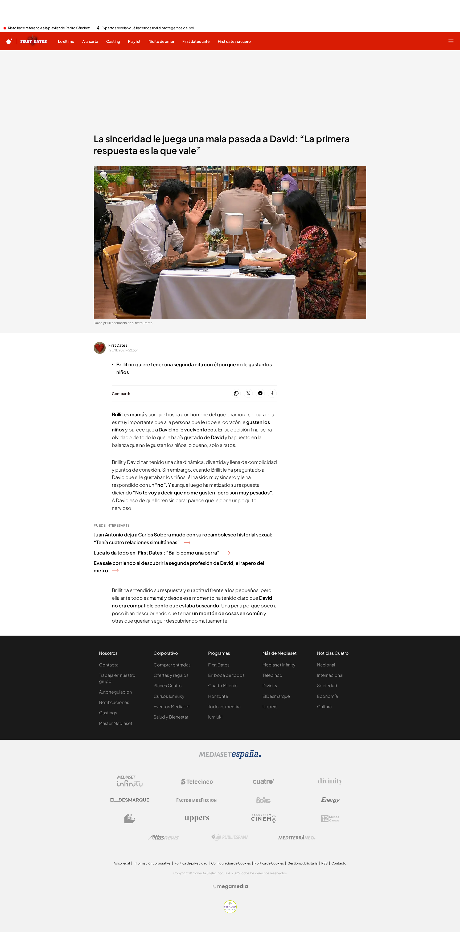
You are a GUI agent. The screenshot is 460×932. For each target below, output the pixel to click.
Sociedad (327, 685)
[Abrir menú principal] (451, 41)
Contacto (338, 863)
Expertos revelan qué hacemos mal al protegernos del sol (147, 28)
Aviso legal (122, 863)
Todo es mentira (224, 706)
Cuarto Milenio (223, 685)
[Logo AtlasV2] (163, 837)
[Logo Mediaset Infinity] (130, 781)
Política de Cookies (269, 863)
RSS (324, 863)
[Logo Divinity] (330, 781)
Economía (327, 696)
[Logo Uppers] (196, 818)
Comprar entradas (172, 664)
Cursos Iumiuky (169, 696)
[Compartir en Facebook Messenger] (260, 393)
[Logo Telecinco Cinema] (263, 819)
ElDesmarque (276, 696)
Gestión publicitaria (303, 863)
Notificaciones (114, 702)
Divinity (269, 685)
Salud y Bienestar (171, 717)
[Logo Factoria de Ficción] (196, 800)
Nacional (326, 664)
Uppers (269, 706)
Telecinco (272, 675)
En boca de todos (226, 675)
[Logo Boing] (263, 800)
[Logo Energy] (330, 800)
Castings (108, 712)
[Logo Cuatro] (263, 781)
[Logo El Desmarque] (129, 800)
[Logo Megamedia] (232, 886)
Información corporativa (152, 863)
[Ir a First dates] (33, 41)
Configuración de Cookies (231, 863)
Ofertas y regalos (171, 675)
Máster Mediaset (115, 723)
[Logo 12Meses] (330, 818)
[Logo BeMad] (129, 818)
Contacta (108, 664)
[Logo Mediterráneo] (296, 837)
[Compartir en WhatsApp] (236, 393)
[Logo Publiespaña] (230, 837)
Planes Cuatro (168, 685)
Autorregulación (115, 692)
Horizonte (218, 696)
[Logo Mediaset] (230, 757)
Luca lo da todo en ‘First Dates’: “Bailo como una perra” (156, 552)
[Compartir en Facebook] (272, 393)
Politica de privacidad (190, 863)
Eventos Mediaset (172, 706)
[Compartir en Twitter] (248, 393)
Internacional (330, 675)
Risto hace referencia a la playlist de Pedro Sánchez (49, 28)
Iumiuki (215, 717)
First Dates (117, 345)
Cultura (324, 706)
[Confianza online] (230, 912)
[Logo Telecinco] (197, 781)
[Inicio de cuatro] (9, 41)
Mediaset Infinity (278, 664)
